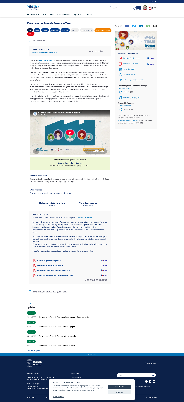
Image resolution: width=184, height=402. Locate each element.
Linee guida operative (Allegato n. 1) (49, 261)
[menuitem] (33, 14)
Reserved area (151, 363)
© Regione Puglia (151, 397)
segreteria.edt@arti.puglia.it (128, 120)
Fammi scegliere (58, 396)
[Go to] (33, 7)
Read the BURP (129, 69)
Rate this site (92, 354)
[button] (153, 2)
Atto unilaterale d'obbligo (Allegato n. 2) (50, 265)
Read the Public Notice (131, 58)
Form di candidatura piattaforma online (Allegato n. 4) (55, 275)
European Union (76, 377)
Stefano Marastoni (124, 105)
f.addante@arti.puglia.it (131, 97)
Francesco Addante (125, 88)
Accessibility (31, 397)
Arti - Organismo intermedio (134, 79)
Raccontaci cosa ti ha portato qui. (70, 163)
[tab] (70, 40)
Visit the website (130, 74)
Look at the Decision (130, 63)
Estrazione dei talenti (84, 217)
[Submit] (133, 7)
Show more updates (34, 350)
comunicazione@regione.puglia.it (42, 388)
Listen (105, 260)
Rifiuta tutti (119, 392)
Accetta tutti (119, 387)
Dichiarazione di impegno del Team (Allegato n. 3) (53, 270)
